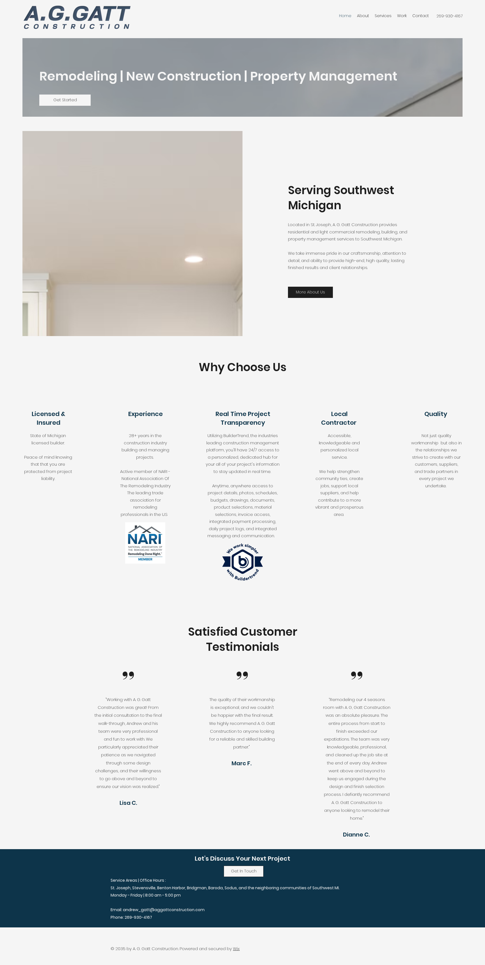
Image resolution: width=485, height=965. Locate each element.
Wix (236, 949)
